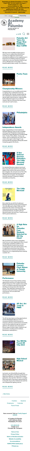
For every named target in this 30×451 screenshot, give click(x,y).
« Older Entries (6, 393)
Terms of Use (15, 432)
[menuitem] (4, 401)
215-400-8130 (15, 425)
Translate (16, 17)
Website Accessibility (15, 439)
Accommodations (15, 441)
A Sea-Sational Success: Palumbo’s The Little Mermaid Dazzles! (21, 158)
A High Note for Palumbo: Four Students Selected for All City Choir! (22, 231)
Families (14, 401)
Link (21, 4)
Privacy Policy (15, 434)
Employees (10, 403)
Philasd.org (15, 446)
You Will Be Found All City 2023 (21, 343)
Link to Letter (21, 12)
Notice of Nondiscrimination (15, 436)
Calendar (20, 403)
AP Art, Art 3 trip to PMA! (21, 305)
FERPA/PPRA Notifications (15, 443)
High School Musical (22, 360)
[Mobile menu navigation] (28, 34)
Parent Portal (15, 405)
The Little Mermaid (21, 189)
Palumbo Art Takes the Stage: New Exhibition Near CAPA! (22, 42)
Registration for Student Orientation (11, 1)
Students (23, 401)
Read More (7, 67)
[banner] (15, 28)
